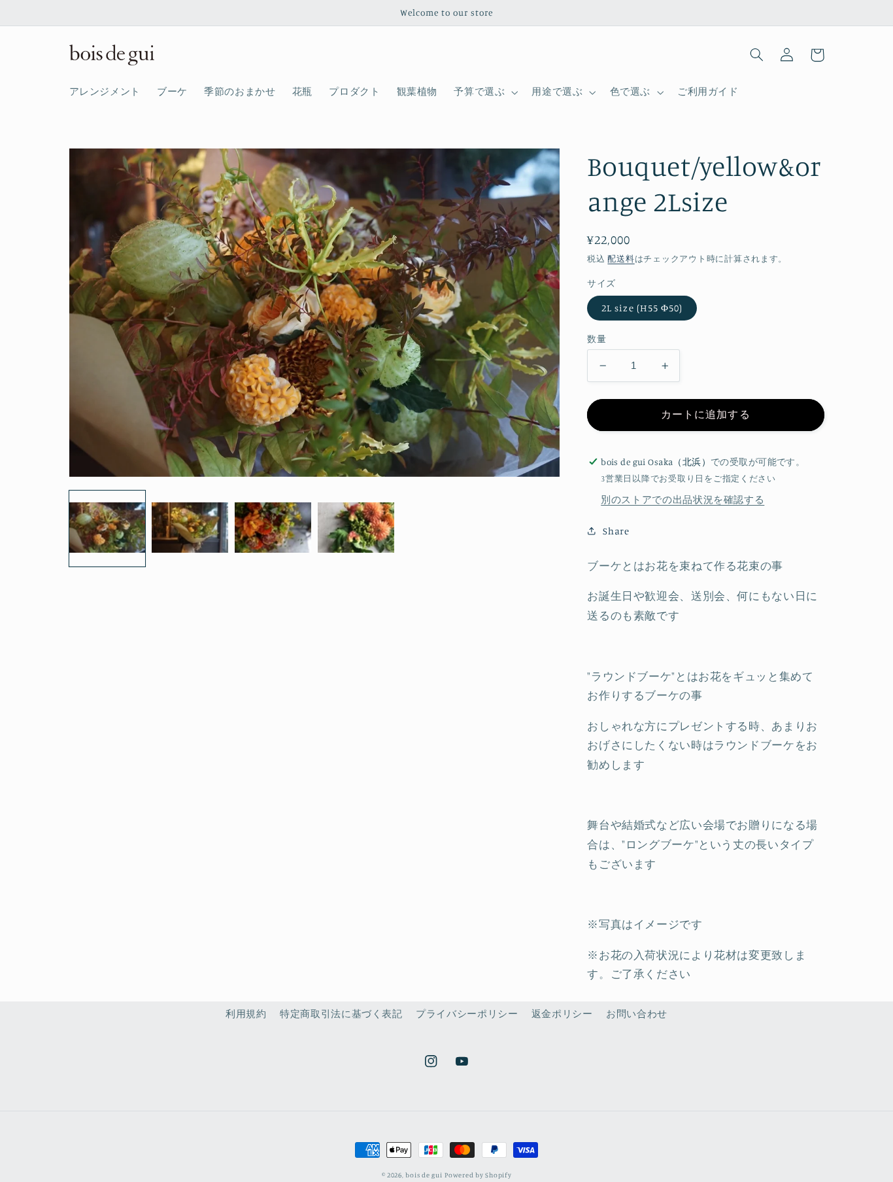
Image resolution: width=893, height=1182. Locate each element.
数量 (596, 339)
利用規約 (246, 1013)
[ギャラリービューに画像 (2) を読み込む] (189, 528)
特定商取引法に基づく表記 (341, 1013)
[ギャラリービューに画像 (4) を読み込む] (356, 528)
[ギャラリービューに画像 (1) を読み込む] (107, 528)
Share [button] (616, 530)
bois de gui (423, 1175)
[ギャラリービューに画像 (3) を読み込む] (273, 528)
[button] (485, 92)
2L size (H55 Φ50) (641, 307)
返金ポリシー (562, 1013)
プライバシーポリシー (467, 1013)
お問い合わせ (636, 1013)
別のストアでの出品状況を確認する (682, 499)
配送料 (620, 259)
